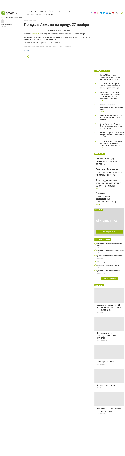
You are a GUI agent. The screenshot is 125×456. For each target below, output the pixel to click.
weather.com (35, 34)
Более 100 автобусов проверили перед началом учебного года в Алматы (110, 77)
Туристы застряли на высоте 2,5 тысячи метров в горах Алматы (111, 117)
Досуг (68, 11)
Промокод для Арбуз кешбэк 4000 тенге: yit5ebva (109, 409)
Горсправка (47, 14)
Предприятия (55, 11)
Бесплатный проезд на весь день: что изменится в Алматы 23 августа (109, 172)
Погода (53, 14)
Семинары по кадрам (106, 361)
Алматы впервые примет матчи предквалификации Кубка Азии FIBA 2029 (112, 135)
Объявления (39, 14)
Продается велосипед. (106, 385)
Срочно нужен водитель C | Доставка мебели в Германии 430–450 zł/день (109, 307)
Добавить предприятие (109, 278)
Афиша (43, 11)
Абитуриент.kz (106, 221)
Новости (32, 11)
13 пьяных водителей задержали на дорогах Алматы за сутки (111, 107)
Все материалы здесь (109, 232)
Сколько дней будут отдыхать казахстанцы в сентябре (108, 161)
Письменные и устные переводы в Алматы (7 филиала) (106, 335)
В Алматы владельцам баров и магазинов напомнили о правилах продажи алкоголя (111, 143)
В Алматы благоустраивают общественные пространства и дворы (107, 197)
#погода (26, 50)
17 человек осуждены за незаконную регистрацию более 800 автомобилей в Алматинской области (110, 95)
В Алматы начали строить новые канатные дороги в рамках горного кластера (110, 86)
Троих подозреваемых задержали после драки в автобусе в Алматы (108, 183)
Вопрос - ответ (30, 14)
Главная (2, 17)
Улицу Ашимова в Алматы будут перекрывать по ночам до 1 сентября (111, 126)
